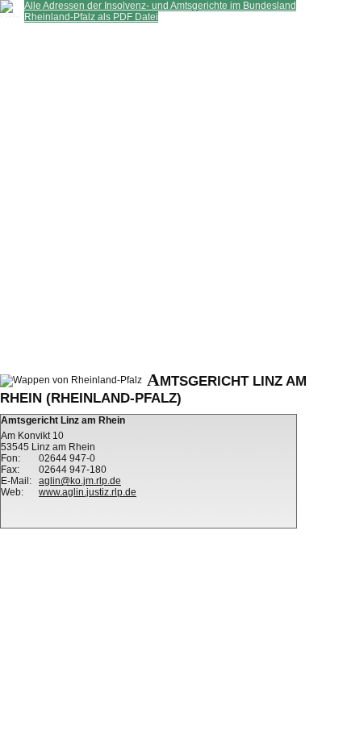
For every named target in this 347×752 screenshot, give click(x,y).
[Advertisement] (173, 196)
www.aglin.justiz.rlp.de (87, 492)
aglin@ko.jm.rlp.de (80, 481)
